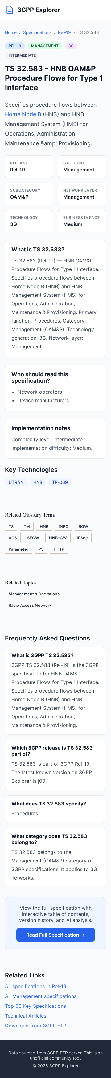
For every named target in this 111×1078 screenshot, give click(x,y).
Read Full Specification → (55, 935)
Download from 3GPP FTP (35, 1026)
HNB (44, 526)
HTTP (59, 549)
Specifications (37, 32)
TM (27, 526)
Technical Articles (25, 1016)
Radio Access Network (30, 605)
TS (11, 526)
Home (11, 32)
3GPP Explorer (38, 9)
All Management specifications (40, 996)
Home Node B (23, 114)
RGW (83, 526)
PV (41, 549)
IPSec (82, 537)
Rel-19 (64, 32)
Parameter (18, 549)
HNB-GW (58, 537)
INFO (63, 526)
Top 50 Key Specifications (35, 1006)
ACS (13, 537)
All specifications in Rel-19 (35, 986)
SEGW (33, 537)
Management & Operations (34, 593)
